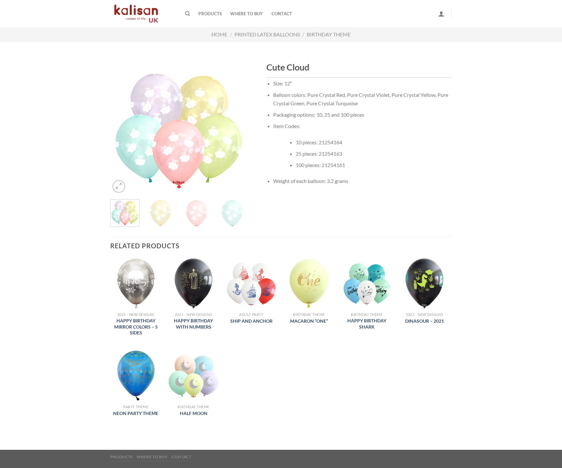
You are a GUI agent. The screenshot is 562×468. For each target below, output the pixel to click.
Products (210, 13)
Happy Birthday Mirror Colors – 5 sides (136, 326)
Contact (282, 13)
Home (219, 34)
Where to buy (246, 13)
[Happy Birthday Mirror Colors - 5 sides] (136, 283)
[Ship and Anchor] (251, 283)
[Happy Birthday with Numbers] (193, 283)
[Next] (236, 127)
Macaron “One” (309, 321)
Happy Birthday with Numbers (193, 324)
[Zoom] (119, 186)
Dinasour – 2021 (424, 321)
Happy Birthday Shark (366, 324)
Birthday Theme (329, 34)
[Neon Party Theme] (136, 375)
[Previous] (121, 127)
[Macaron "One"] (309, 283)
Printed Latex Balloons (267, 34)
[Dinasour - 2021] (424, 283)
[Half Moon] (193, 375)
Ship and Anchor (251, 321)
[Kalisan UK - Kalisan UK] (142, 13)
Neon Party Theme (135, 413)
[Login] (441, 13)
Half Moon (193, 413)
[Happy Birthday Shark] (367, 283)
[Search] (187, 13)
